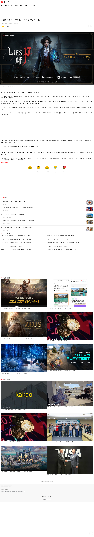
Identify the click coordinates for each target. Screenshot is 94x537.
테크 (30, 5)
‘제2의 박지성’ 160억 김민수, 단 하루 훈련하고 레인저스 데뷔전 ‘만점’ (18, 207)
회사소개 (2, 491)
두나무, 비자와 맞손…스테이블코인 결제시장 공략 (59, 474)
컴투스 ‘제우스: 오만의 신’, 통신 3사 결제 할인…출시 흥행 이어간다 (17, 338)
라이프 (25, 5)
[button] (91, 533)
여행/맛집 (6, 5)
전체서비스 (49, 496)
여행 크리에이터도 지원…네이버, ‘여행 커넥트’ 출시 (59, 308)
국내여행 (4, 223)
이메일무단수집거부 (21, 491)
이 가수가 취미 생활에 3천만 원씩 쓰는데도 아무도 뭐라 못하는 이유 (17, 227)
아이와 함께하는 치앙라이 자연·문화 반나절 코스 (13, 214)
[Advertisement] (47, 12)
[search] (91, 2)
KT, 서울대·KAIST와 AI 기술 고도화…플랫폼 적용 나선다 (61, 441)
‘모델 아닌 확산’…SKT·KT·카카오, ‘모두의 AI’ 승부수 (14, 373)
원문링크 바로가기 (5, 162)
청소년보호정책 (14, 491)
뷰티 (12, 5)
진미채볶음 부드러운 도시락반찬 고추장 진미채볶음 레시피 (15, 201)
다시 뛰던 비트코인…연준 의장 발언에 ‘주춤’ (58, 340)
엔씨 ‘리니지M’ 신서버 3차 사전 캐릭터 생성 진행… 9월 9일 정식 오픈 (18, 471)
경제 (21, 5)
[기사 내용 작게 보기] (89, 27)
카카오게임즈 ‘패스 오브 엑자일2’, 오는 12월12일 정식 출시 (15, 308)
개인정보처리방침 (8, 491)
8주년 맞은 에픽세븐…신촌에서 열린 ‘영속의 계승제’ (60, 406)
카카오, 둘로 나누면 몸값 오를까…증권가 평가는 (13, 409)
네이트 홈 (44, 496)
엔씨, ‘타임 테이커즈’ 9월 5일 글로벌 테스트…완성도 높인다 (61, 370)
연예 (16, 5)
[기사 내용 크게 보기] (92, 26)
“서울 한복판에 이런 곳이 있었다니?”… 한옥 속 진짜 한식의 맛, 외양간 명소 (19, 220)
